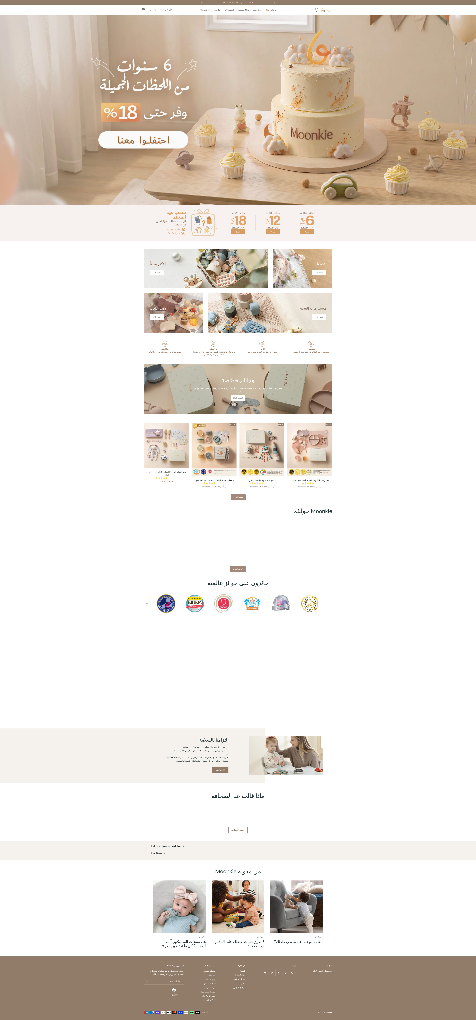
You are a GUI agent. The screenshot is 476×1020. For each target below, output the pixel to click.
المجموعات (229, 10)
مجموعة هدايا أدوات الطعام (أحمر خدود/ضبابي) (310, 480)
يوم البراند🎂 (271, 10)
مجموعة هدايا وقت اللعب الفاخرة (262, 480)
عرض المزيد (238, 497)
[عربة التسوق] (145, 10)
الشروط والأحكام (208, 996)
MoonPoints (240, 975)
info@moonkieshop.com (322, 971)
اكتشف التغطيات (238, 830)
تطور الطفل (319, 937)
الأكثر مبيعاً (257, 10)
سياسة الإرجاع (210, 987)
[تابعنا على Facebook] (278, 972)
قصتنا (242, 971)
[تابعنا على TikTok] (285, 972)
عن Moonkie (205, 10)
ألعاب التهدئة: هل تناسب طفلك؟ (298, 941)
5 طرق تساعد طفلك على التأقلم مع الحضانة (239, 943)
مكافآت (217, 10)
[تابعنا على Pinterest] (272, 972)
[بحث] (155, 10)
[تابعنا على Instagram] (292, 972)
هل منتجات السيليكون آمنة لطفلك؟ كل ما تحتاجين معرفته (183, 943)
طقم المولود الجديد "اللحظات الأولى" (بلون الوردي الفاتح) (166, 473)
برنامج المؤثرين (239, 987)
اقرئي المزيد (220, 770)
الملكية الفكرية (209, 1000)
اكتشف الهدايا (238, 398)
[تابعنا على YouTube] (265, 972)
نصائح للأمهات (201, 937)
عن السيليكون (239, 979)
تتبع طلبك (212, 975)
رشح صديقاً (211, 979)
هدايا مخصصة (243, 10)
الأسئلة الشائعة (209, 971)
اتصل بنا (241, 983)
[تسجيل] (147, 981)
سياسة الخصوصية (208, 992)
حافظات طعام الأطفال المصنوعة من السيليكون (214, 480)
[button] (166, 10)
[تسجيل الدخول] (150, 10)
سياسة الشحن (210, 983)
